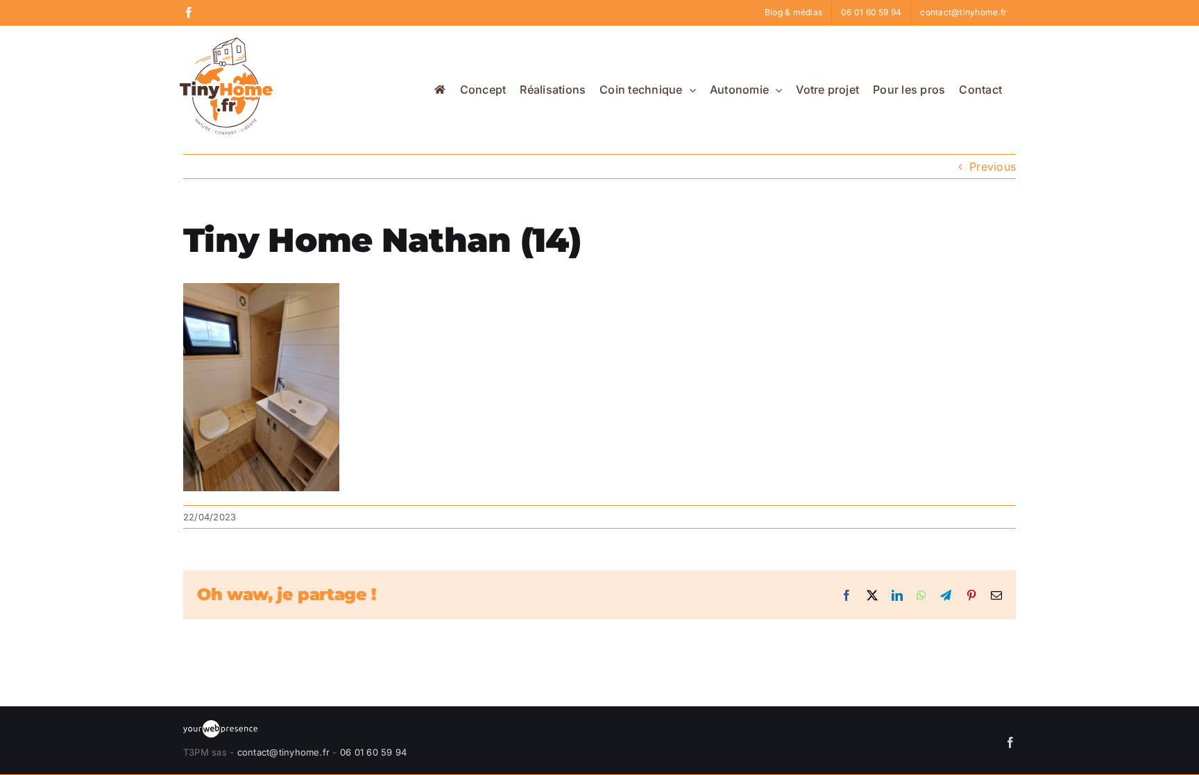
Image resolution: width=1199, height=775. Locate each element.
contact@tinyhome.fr (283, 752)
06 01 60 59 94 (373, 752)
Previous (992, 166)
